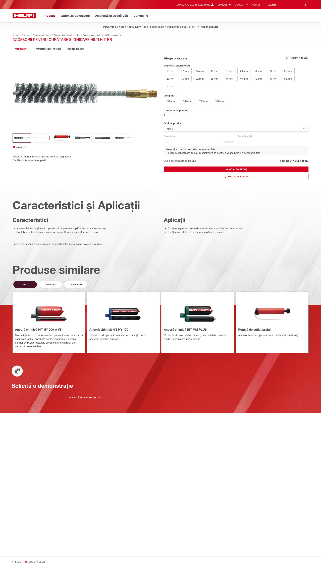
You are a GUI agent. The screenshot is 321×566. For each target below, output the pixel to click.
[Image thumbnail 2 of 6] (42, 138)
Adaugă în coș (238, 169)
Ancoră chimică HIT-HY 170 (108, 329)
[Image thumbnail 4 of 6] (82, 138)
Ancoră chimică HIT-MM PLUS (185, 329)
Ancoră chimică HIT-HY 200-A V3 (38, 329)
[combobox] (286, 4)
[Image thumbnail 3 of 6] (62, 138)
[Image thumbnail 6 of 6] (123, 138)
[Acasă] (24, 15)
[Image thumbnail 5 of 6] (102, 138)
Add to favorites (238, 176)
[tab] (21, 48)
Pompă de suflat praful (254, 329)
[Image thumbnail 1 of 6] (22, 138)
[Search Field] (306, 4)
